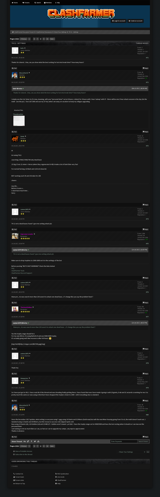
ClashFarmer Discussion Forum (24, 32)
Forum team (19, 477)
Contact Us (19, 474)
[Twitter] (35, 441)
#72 (147, 82)
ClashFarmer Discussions (44, 32)
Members (49, 3)
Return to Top (20, 483)
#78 (147, 363)
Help (58, 3)
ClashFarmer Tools (17, 271)
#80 (147, 415)
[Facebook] (31, 441)
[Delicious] (28, 441)
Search (38, 3)
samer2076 (24, 209)
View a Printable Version (23, 451)
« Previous (23, 39)
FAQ (12, 268)
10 (47, 39)
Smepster (24, 378)
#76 (147, 292)
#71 (147, 58)
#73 (147, 146)
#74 (147, 219)
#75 (147, 244)
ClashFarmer (61, 480)
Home (15, 3)
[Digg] (24, 441)
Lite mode (60, 477)
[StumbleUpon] (38, 441)
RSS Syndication (63, 474)
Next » (52, 39)
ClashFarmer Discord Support (21, 273)
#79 (147, 388)
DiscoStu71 (23, 73)
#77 (147, 317)
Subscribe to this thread (23, 454)
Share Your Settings (60, 32)
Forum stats (19, 480)
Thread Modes (142, 43)
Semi (22, 136)
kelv (22, 48)
